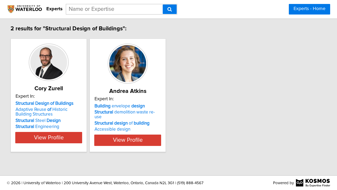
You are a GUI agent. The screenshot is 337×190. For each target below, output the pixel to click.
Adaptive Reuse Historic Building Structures (41, 112)
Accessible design (112, 129)
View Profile (49, 138)
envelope (120, 106)
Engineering (37, 126)
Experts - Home (309, 8)
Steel (38, 120)
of (122, 123)
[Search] (170, 9)
